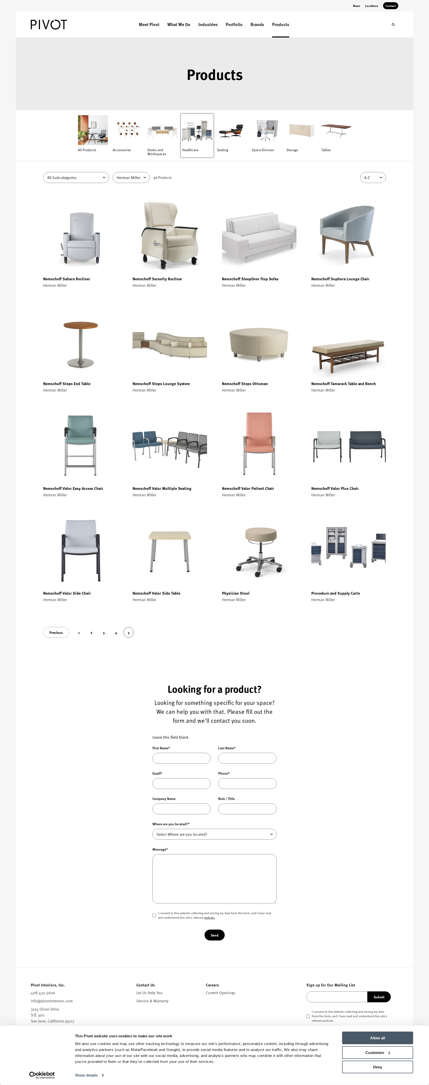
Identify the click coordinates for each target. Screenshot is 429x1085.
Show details (86, 1075)
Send (214, 935)
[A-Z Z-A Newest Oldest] (373, 177)
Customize (374, 1052)
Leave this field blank (170, 737)
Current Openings (221, 993)
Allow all (377, 1038)
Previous (56, 632)
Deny (377, 1067)
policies (209, 917)
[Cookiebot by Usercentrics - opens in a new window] (42, 1075)
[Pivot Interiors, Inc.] (55, 25)
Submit (379, 996)
